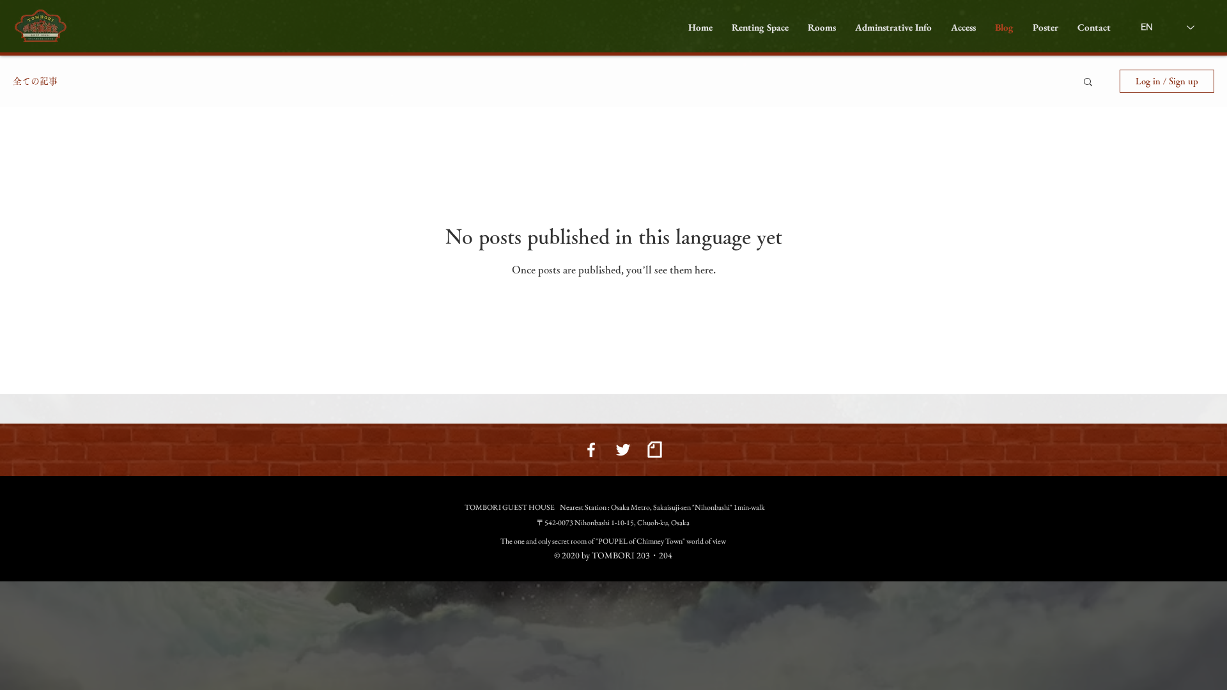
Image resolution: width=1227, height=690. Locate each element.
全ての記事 (35, 81)
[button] (821, 27)
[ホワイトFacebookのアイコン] (591, 449)
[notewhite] (655, 449)
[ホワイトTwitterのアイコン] (623, 449)
